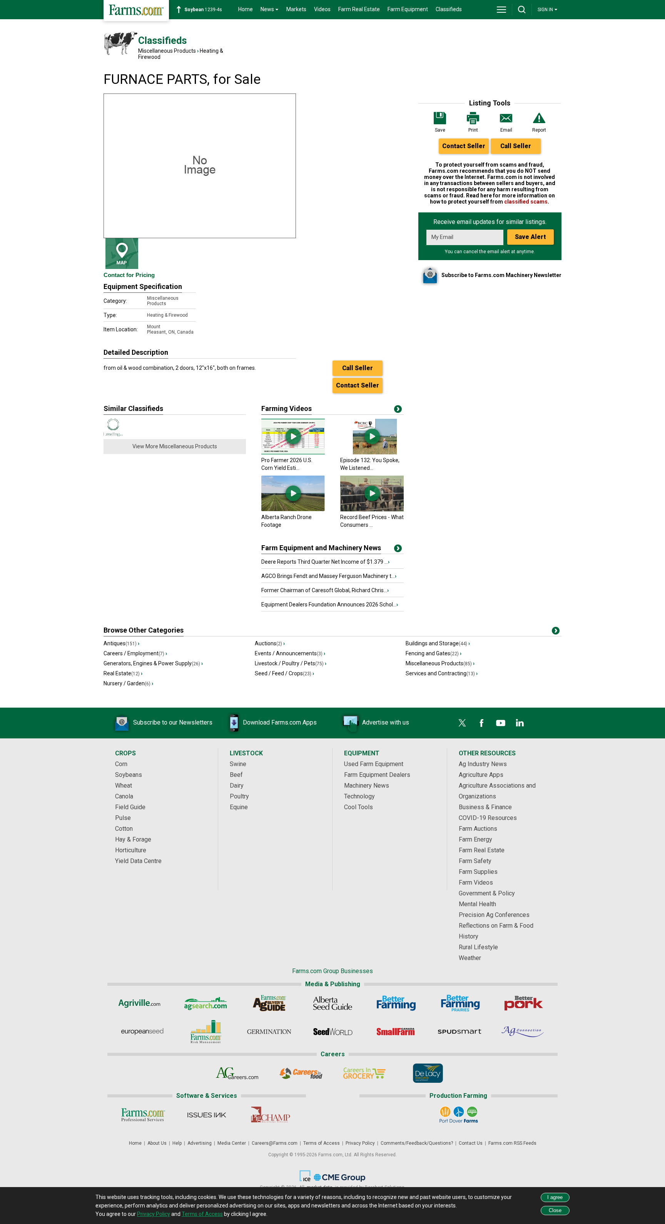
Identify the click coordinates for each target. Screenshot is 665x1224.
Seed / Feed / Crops (284, 673)
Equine (239, 807)
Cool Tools (358, 807)
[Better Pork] (523, 1003)
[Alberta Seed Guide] (333, 1003)
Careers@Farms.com (274, 1143)
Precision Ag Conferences (494, 914)
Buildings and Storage (438, 643)
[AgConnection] (523, 1031)
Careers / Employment (135, 653)
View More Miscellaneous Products (174, 446)
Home (245, 9)
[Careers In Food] (301, 1073)
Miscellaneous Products (167, 51)
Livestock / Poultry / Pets (290, 663)
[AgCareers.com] (237, 1073)
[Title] (398, 550)
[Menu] (501, 9)
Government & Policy (487, 893)
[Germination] (269, 1031)
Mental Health (477, 904)
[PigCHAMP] (270, 1114)
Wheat (123, 785)
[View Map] (121, 253)
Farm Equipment (408, 9)
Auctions (270, 643)
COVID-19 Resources (488, 818)
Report (539, 130)
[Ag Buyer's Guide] (269, 1003)
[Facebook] (481, 723)
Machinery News (366, 785)
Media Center (231, 1143)
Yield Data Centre (138, 861)
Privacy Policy (360, 1143)
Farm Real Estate (359, 9)
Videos (322, 9)
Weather (470, 958)
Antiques (121, 643)
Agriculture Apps (481, 774)
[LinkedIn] (520, 723)
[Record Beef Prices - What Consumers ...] (372, 509)
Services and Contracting (442, 673)
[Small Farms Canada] (396, 1031)
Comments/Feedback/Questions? (417, 1143)
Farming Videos (286, 408)
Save (440, 130)
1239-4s (203, 9)
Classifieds (449, 9)
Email (506, 130)
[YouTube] (500, 723)
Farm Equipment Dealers (377, 774)
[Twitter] (462, 723)
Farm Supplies (478, 871)
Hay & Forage (133, 839)
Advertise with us (385, 722)
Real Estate (123, 673)
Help (177, 1143)
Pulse (123, 818)
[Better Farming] (396, 1003)
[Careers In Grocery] (364, 1073)
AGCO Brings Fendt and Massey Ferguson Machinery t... (328, 576)
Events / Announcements (290, 653)
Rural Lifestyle (478, 947)
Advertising (199, 1143)
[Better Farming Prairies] (460, 1003)
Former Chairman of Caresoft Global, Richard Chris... (325, 590)
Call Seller (515, 146)
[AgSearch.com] (206, 1003)
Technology (359, 796)
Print (473, 130)
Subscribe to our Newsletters (172, 722)
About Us (157, 1143)
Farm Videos (476, 882)
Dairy (237, 785)
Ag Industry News (483, 764)
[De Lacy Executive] (428, 1073)
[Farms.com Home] (136, 10)
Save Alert (530, 236)
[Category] (555, 632)
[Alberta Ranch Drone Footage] (293, 509)
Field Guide (130, 807)
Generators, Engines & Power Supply (153, 663)
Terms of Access (321, 1143)
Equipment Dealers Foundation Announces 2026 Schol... (329, 604)
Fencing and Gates (433, 653)
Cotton (124, 828)
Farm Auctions (478, 828)
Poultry (239, 796)
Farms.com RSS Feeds (512, 1143)
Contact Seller (463, 146)
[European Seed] (142, 1031)
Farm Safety (475, 861)
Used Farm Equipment (373, 764)
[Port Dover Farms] (458, 1114)
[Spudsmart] (460, 1031)
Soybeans (128, 774)
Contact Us (471, 1143)
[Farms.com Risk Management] (206, 1031)
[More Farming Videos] (398, 410)
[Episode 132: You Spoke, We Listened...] (372, 452)
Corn (121, 764)
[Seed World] (333, 1031)
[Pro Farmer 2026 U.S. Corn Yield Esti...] (293, 452)
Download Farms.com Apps (280, 722)
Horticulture (130, 850)
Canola (124, 796)
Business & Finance (485, 807)
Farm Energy (475, 839)
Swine (238, 764)
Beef (236, 774)
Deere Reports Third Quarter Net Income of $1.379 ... (325, 562)
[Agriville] (142, 1003)
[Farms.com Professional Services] (143, 1114)
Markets (296, 9)
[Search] (522, 9)
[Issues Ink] (206, 1114)
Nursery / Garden (128, 683)
